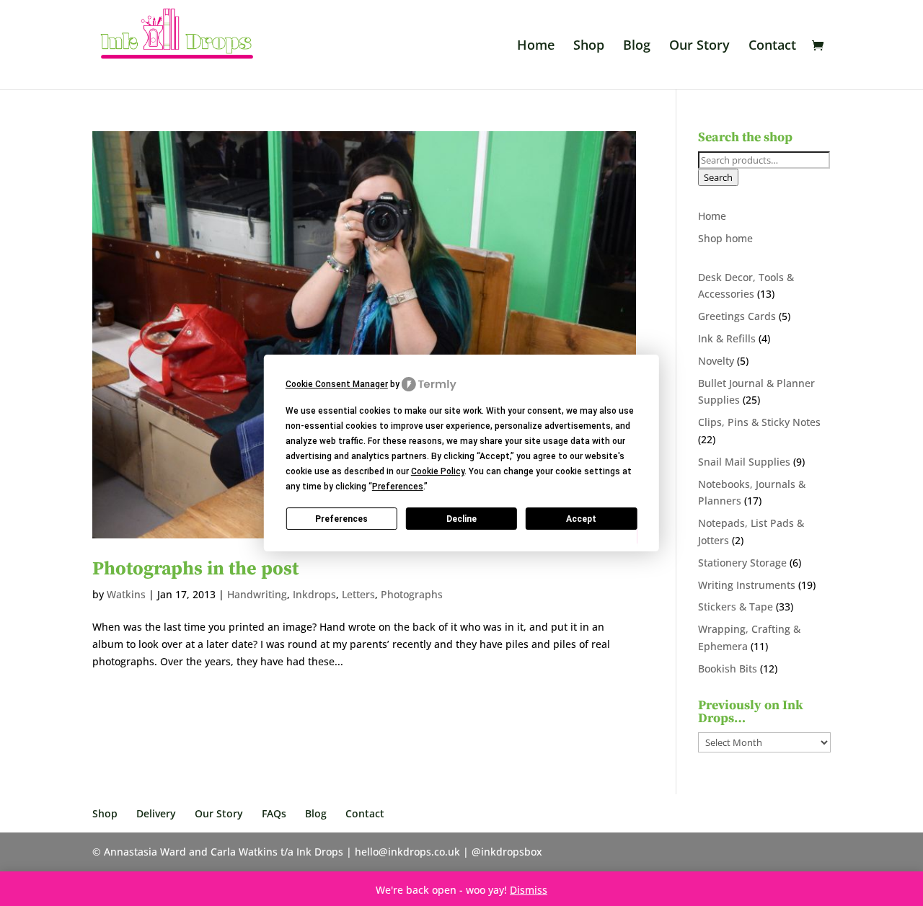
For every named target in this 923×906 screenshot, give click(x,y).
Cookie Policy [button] (437, 471)
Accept (581, 519)
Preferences (341, 519)
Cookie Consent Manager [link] (337, 384)
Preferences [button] (397, 486)
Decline (461, 519)
